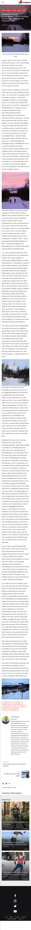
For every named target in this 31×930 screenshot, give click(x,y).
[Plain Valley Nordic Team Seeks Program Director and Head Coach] (15, 841)
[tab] (3, 783)
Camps (3, 10)
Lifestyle (14, 10)
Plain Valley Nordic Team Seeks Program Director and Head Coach (14, 843)
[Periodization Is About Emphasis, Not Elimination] (15, 816)
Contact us (21, 918)
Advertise (24, 917)
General (9, 10)
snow (15, 706)
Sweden (22, 706)
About (11, 917)
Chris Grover (25, 879)
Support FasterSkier (11, 918)
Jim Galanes (25, 828)
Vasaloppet (14, 709)
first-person (18, 703)
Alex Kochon (5, 25)
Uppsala (5, 709)
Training (24, 10)
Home (6, 917)
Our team (17, 917)
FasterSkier (26, 849)
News (19, 10)
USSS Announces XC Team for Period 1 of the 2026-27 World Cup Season (15, 873)
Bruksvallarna (7, 703)
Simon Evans (6, 706)
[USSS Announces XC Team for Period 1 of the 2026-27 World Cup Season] (15, 866)
